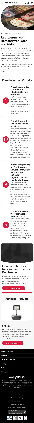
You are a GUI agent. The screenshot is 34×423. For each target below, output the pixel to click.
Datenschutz (12, 413)
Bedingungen (19, 413)
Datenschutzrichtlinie (17, 401)
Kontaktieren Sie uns (12, 288)
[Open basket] (31, 2)
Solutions (8, 33)
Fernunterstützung (17, 398)
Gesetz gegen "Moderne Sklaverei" (17, 407)
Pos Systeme (17, 33)
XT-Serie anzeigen (11, 343)
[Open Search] (24, 2)
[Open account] (28, 2)
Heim (1, 33)
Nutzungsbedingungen (17, 404)
